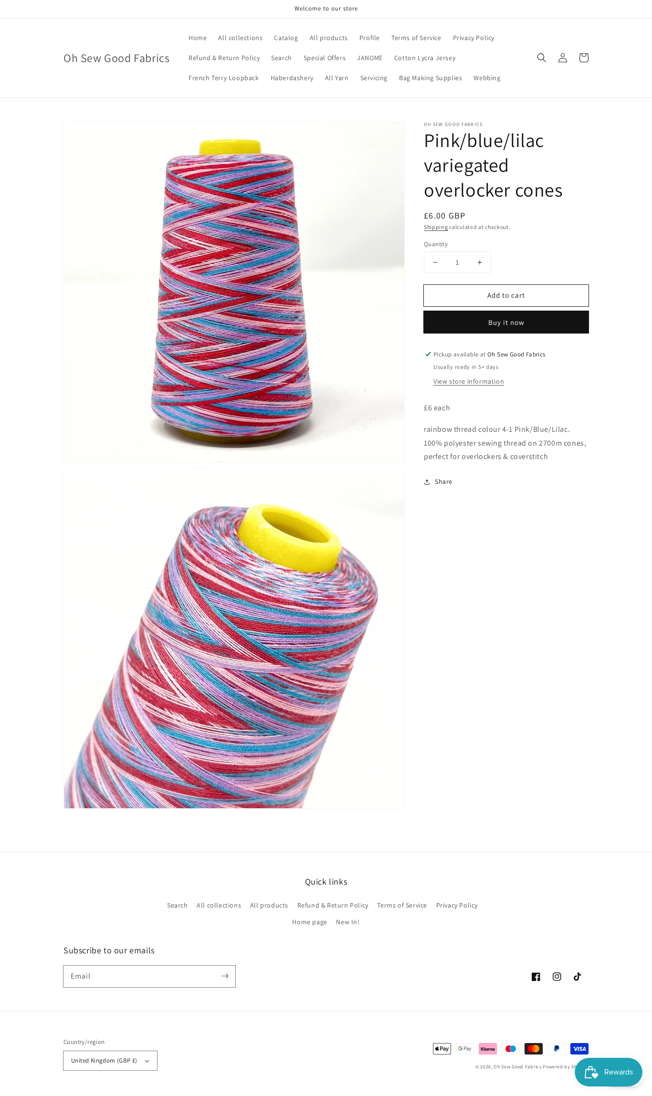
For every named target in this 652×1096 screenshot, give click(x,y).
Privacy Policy (457, 905)
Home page (309, 922)
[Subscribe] (224, 976)
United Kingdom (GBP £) (104, 1060)
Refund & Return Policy (332, 905)
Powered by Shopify (566, 1067)
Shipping (436, 226)
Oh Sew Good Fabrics (517, 1067)
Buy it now (506, 322)
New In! (347, 922)
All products (269, 905)
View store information (468, 381)
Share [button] (443, 481)
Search (177, 905)
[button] (541, 57)
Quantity (436, 244)
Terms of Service (402, 905)
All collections (219, 905)
